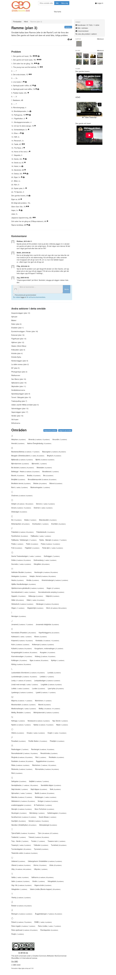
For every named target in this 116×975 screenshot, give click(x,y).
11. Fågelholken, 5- (18, 118)
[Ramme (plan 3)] (79, 43)
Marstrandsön (23, 704)
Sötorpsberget (48, 825)
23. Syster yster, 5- (18, 188)
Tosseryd (21, 845)
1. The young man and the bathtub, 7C (25, 67)
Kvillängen (19, 660)
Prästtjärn (57, 741)
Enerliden (58, 524)
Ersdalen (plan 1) (17, 327)
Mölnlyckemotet (46, 712)
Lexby (21, 680)
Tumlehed (58, 845)
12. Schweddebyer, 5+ (19, 129)
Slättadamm (23, 801)
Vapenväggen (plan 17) (19, 412)
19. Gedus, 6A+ (17, 173)
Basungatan (54, 451)
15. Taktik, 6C (16, 144)
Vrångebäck (56, 881)
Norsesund (39, 721)
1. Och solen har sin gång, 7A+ (22, 63)
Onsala (36, 733)
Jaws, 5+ (14, 214)
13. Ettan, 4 (15, 133)
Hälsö (36, 600)
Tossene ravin (56, 841)
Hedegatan (19, 576)
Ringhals (22, 757)
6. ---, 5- (14, 96)
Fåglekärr (32, 548)
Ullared (21, 865)
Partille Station (37, 741)
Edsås (30, 520)
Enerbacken (40, 524)
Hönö (26, 21)
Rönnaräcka (47, 769)
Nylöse (43, 725)
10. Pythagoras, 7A (18, 115)
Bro (48, 475)
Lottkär (20, 688)
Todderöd (18, 837)
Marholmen (43, 700)
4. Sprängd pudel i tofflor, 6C (21, 85)
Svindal (39, 821)
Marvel (44, 704)
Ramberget (42, 749)
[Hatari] (86, 55)
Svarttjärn (18, 821)
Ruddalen (22, 761)
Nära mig (64, 3)
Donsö (21, 508)
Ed (16, 520)
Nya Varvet (60, 721)
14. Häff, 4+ (15, 137)
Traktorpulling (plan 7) (19, 401)
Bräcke (40, 483)
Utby (21, 869)
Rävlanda (21, 769)
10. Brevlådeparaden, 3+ (20, 111)
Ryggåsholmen (45, 761)
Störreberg (37, 813)
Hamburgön (46, 572)
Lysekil (46, 692)
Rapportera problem (50, 430)
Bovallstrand (50, 471)
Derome (45, 504)
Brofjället (18, 479)
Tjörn (48, 833)
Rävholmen (44, 765)
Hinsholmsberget (55, 580)
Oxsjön (57, 733)
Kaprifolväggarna (49, 632)
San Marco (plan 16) (18, 379)
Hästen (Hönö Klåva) (18, 346)
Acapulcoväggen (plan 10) (20, 313)
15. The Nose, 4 (17, 148)
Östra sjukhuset (24, 930)
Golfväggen (52, 556)
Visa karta (57, 11)
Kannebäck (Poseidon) (23, 632)
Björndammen (20, 463)
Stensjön (21, 809)
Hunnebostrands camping (51, 592)
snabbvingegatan (21, 805)
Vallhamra (42, 877)
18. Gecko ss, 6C (17, 162)
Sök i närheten (82, 28)
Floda (50, 544)
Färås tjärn (52, 548)
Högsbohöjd (35, 608)
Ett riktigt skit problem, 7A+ (20, 203)
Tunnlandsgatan (21, 849)
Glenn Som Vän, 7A (18, 206)
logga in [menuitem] (23, 297)
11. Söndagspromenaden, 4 (21, 122)
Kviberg (45, 656)
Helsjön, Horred (43, 576)
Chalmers (22, 495)
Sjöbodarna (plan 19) (19, 383)
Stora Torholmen (44, 809)
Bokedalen (44, 467)
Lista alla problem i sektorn (87, 34)
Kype (39, 660)
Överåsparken (49, 930)
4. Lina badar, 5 (17, 82)
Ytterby (21, 897)
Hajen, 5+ (15, 210)
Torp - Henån (19, 841)
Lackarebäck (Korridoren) (28, 672)
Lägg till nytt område (65, 430)
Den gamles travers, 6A (20, 195)
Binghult (54, 455)
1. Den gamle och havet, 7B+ (22, 56)
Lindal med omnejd (24, 684)
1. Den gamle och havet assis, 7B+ (24, 60)
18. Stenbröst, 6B (17, 170)
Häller (17, 600)
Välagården (19, 889)
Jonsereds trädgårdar (47, 624)
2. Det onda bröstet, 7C (20, 74)
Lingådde (51, 684)
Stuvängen (19, 813)
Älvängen (21, 914)
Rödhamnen (15, 375)
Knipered (22, 640)
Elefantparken (20, 524)
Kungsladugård (24, 652)
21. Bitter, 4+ (15, 181)
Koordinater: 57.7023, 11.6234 (88, 25)
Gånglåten (42, 564)
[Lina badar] (93, 55)
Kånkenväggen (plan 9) (19, 361)
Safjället (39, 781)
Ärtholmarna (15, 423)
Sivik (55, 789)
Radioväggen (19, 749)
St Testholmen (43, 805)
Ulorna (40, 865)
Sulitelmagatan (56, 813)
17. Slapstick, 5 (16, 155)
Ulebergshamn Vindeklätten (45, 861)
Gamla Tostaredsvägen (26, 556)
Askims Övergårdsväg (39, 443)
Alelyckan (18, 439)
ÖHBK (43, 922)
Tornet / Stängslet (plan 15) (21, 397)
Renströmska (49, 753)
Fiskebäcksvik (45, 532)
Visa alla (100, 39)
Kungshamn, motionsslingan (49, 648)
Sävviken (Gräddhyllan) (23, 825)
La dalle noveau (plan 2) (20, 364)
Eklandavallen (48, 520)
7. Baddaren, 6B (17, 100)
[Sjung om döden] (93, 62)
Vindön (38, 881)
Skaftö (44, 793)
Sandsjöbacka (24, 785)
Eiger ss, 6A (15, 199)
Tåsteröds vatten (24, 853)
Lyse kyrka (56, 688)
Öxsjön (17, 934)
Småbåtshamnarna (18, 390)
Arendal (17, 443)
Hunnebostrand (23, 592)
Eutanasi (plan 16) (17, 335)
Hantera (67, 27)
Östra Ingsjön (23, 926)
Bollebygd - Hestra (25, 471)
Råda (20, 765)
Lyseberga (22, 692)
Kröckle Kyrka (16, 357)
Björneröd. (39, 463)
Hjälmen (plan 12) (17, 342)
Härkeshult (22, 604)
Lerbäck (47, 676)
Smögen (48, 801)
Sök (57, 3)
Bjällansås (22, 459)
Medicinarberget (23, 708)
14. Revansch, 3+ (17, 140)
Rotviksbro (56, 757)
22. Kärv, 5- (15, 184)
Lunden (38, 688)
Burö (19, 487)
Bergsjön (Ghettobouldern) (27, 455)
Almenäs (39, 439)
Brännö (56, 483)
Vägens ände (42, 885)
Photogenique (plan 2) (19, 372)
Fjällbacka (41, 536)
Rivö (40, 757)
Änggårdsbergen (48, 914)
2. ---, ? (14, 71)
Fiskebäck (22, 532)
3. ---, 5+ (14, 78)
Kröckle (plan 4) (17, 353)
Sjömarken (21, 793)
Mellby (49, 708)
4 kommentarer (83, 31)
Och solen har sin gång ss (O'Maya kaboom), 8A (29, 221)
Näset (62, 725)
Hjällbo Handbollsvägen (23, 584)
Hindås (32, 580)
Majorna (21, 700)
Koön (20, 644)
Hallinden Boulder (21, 572)
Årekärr (21, 905)
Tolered (39, 837)
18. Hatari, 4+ (16, 166)
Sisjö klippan (39, 789)
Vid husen (14, 419)
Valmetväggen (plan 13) (19, 408)
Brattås (34, 475)
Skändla (21, 797)
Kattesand (21, 636)
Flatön (32, 544)
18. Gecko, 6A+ (17, 159)
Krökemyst (43, 644)
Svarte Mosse (47, 817)
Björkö (45, 459)
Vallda (20, 877)
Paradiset (18, 741)
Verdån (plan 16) (17, 416)
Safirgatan (18, 781)
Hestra (17, 580)
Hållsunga (35, 596)
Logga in (100, 3)
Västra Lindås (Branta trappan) (45, 889)
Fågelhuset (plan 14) (18, 338)
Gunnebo (21, 564)
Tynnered (41, 849)
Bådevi (13, 320)
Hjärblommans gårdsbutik (27, 588)
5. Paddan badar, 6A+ (19, 93)
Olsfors (17, 733)
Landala (54, 672)
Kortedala (47, 640)
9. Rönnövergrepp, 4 (18, 107)
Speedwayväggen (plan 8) (20, 394)
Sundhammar (23, 817)
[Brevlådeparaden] (100, 55)
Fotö (16, 548)
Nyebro (21, 725)
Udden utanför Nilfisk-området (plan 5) (25, 405)
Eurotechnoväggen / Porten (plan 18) (24, 331)
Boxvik (17, 475)
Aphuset (14, 316)
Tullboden (41, 845)
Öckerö (21, 922)
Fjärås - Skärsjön (53, 540)
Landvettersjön (24, 676)
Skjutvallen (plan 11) (18, 386)
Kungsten (47, 652)
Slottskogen (45, 797)
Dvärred (43, 508)
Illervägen (18, 616)
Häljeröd (52, 596)
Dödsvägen (19, 512)
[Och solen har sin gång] (79, 62)
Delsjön (22, 504)
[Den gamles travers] (79, 55)
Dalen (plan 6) (16, 324)
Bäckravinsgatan (40, 487)
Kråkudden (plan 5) (18, 350)
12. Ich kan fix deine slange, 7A (22, 126)
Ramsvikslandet (24, 753)
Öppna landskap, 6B (18, 225)
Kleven (40, 636)
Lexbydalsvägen (47, 680)
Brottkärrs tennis (21, 483)
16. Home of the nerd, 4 (20, 151)
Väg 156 (21, 885)
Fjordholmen (19, 536)
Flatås (17, 544)
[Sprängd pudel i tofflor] (100, 62)
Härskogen (47, 604)
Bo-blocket (22, 467)
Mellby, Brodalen (21, 712)
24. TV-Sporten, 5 (17, 192)
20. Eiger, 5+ (16, 177)
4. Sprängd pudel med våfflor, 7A (23, 89)
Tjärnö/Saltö (23, 833)
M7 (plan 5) (15, 368)
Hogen (53, 588)
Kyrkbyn (57, 660)
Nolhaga (18, 721)
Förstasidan (17, 21)
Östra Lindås (49, 926)
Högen (17, 608)
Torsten (38, 841)
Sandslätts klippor (51, 785)
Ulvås (55, 865)
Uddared (18, 861)
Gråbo (21, 560)
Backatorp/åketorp (25, 451)
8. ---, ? (14, 104)
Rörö (16, 773)
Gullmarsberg (45, 560)
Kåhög (21, 664)
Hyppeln (18, 596)
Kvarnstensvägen (21, 656)
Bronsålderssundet (42, 479)
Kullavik (21, 648)
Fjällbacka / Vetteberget (24, 540)
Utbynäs (40, 869)
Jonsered (22, 624)
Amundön (59, 439)
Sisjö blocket (19, 789)
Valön (20, 881)
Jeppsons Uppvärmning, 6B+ (22, 218)
